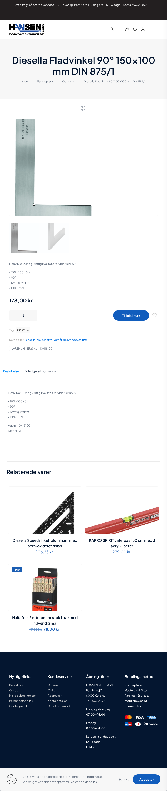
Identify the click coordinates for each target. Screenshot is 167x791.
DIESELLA (23, 330)
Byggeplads (45, 81)
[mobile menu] (154, 29)
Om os (13, 690)
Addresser (55, 695)
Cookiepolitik (18, 706)
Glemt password (59, 706)
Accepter (146, 779)
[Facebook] (139, 14)
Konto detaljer (57, 700)
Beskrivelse (11, 371)
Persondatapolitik (21, 700)
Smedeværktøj (77, 339)
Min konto (54, 685)
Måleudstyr (44, 339)
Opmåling (68, 81)
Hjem (25, 81)
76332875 (140, 5)
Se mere (124, 779)
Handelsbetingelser (22, 695)
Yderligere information (40, 371)
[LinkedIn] (145, 14)
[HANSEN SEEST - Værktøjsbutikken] (26, 29)
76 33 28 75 (97, 700)
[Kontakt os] (151, 14)
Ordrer (52, 690)
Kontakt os (16, 685)
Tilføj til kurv (131, 315)
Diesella (30, 339)
